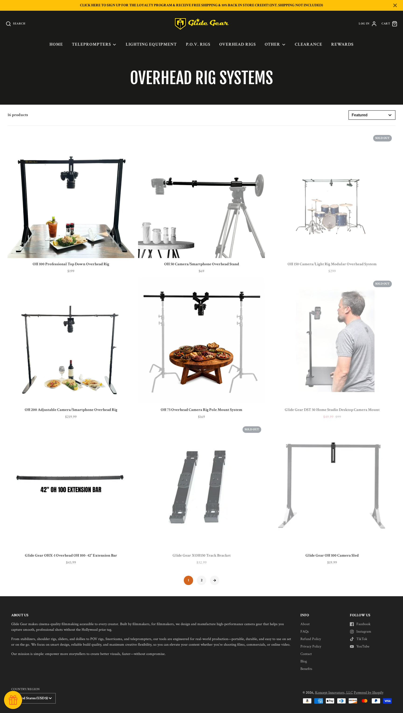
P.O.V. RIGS (198, 44)
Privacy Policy (310, 646)
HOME (56, 44)
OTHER (272, 44)
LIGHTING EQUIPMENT (151, 44)
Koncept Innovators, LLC (334, 692)
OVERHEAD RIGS (237, 44)
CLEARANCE (308, 44)
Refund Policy (310, 639)
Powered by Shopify (368, 692)
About (305, 624)
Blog (303, 661)
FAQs (304, 631)
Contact (306, 653)
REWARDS (342, 44)
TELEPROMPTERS (91, 44)
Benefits (306, 668)
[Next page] (214, 580)
